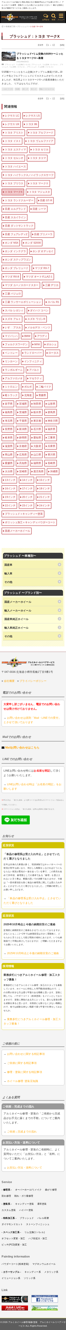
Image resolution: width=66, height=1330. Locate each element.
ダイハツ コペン (39, 310)
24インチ (44, 505)
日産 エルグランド (15, 208)
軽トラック (11, 395)
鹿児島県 (38, 471)
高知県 (23, 463)
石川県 (37, 429)
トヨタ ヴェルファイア (40, 141)
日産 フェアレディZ (16, 234)
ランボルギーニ (14, 369)
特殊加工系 (10, 26)
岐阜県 (8, 437)
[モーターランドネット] (15, 1309)
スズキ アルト (13, 319)
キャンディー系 (32, 1272)
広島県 (23, 454)
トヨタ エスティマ (15, 149)
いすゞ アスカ (13, 327)
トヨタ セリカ (40, 149)
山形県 (51, 403)
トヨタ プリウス (14, 183)
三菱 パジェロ (13, 293)
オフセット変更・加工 (13, 1238)
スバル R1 (53, 301)
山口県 (37, 454)
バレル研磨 (43, 1218)
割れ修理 (6, 1196)
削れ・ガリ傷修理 (23, 1196)
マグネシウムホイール (44, 1264)
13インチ (10, 479)
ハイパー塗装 (26, 1210)
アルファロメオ (14, 378)
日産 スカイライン (15, 217)
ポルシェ (51, 344)
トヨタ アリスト (14, 132)
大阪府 (37, 446)
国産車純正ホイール (16, 619)
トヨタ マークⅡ (39, 183)
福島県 (8, 412)
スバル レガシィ (14, 310)
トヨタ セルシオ (14, 158)
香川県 (51, 454)
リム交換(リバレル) (23, 64)
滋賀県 (8, 446)
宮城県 (23, 403)
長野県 (8, 429)
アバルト (34, 369)
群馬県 (51, 412)
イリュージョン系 (11, 1278)
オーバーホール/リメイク (28, 1189)
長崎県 (51, 463)
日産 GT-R (46, 200)
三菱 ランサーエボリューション (23, 301)
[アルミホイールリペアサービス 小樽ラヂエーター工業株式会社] (15, 1301)
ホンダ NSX (11, 242)
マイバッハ (11, 336)
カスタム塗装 (9, 1210)
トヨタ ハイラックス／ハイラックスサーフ (29, 175)
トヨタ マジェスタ (39, 191)
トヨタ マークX (36, 26)
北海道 (28, 395)
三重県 (51, 437)
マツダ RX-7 (42, 268)
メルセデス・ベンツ (38, 327)
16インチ (10, 488)
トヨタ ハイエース (15, 166)
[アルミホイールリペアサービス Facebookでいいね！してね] (45, 1301)
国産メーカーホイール (46, 89)
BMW (27, 336)
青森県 (42, 395)
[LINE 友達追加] (16, 823)
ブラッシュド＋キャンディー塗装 (24, 513)
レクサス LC (12, 115)
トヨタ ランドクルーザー (19, 200)
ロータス (54, 352)
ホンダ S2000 (33, 242)
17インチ (27, 488)
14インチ (27, 479)
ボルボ (28, 386)
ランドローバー (33, 352)
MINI (37, 344)
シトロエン (11, 386)
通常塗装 (42, 1204)
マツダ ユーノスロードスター (21, 285)
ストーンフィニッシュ (37, 1224)
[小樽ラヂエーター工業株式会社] (28, 662)
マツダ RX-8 (12, 276)
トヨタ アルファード (42, 132)
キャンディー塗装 (24, 1204)
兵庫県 (51, 446)
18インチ (25, 89)
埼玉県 (17, 89)
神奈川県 (53, 420)
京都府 (23, 446)
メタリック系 (51, 1272)
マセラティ (35, 378)
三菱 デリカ (52, 285)
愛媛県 (8, 463)
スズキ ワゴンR (36, 319)
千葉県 (23, 420)
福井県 (51, 429)
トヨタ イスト (13, 141)
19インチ (34, 89)
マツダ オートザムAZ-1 (39, 276)
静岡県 (23, 437)
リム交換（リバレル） (50, 64)
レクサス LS (33, 115)
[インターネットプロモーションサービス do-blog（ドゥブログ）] (45, 1309)
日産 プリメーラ (43, 234)
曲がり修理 (51, 1189)
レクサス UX (12, 124)
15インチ (44, 479)
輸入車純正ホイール (16, 627)
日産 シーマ (39, 208)
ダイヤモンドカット (12, 1224)
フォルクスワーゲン (16, 344)
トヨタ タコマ (38, 158)
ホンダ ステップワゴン (18, 259)
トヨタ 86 (31, 124)
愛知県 (37, 437)
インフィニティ (33, 361)
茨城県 (23, 412)
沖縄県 (54, 471)
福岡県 (37, 463)
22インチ (10, 505)
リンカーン (11, 361)
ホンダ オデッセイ (43, 251)
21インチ (44, 497)
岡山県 (8, 454)
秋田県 (37, 403)
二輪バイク (45, 386)
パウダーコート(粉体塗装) (15, 1264)
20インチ (27, 497)
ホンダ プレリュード (16, 268)
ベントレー (11, 352)
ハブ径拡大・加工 (38, 1238)
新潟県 (23, 429)
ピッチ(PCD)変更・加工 (14, 1244)
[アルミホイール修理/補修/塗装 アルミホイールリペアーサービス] (21, 17)
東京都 (37, 420)
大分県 (8, 471)
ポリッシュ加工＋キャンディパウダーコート (30, 522)
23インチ (27, 505)
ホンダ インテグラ (15, 251)
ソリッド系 (30, 1278)
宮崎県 (23, 471)
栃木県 (37, 412)
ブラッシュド (22, 26)
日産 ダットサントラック (19, 225)
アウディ (42, 336)
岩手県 (8, 403)
